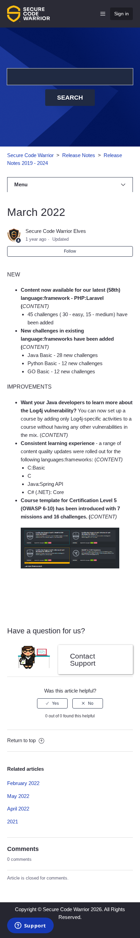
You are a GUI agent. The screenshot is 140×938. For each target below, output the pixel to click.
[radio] (52, 703)
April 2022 (18, 809)
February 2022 (23, 783)
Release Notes (78, 155)
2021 (12, 821)
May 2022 (18, 796)
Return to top (22, 740)
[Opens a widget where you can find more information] (30, 926)
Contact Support (82, 659)
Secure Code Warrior (30, 155)
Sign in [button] (121, 13)
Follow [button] (70, 251)
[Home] (28, 13)
